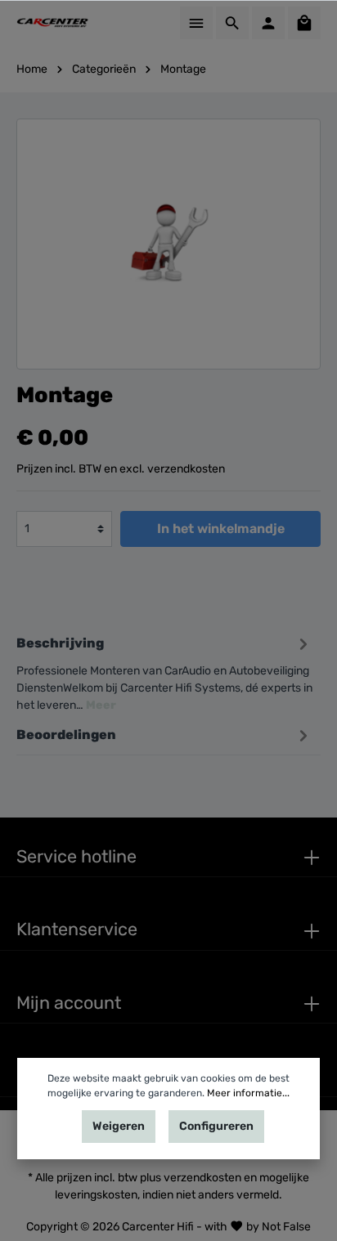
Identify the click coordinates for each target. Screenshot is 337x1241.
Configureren (216, 1126)
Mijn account (68, 1002)
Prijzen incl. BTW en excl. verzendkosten (120, 469)
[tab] (164, 671)
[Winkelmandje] (304, 23)
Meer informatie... (248, 1093)
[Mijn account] (268, 23)
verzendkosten (202, 1178)
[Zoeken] (232, 23)
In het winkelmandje (221, 528)
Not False (286, 1226)
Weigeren (118, 1126)
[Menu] (196, 23)
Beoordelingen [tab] (66, 734)
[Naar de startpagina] (53, 23)
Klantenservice (76, 929)
